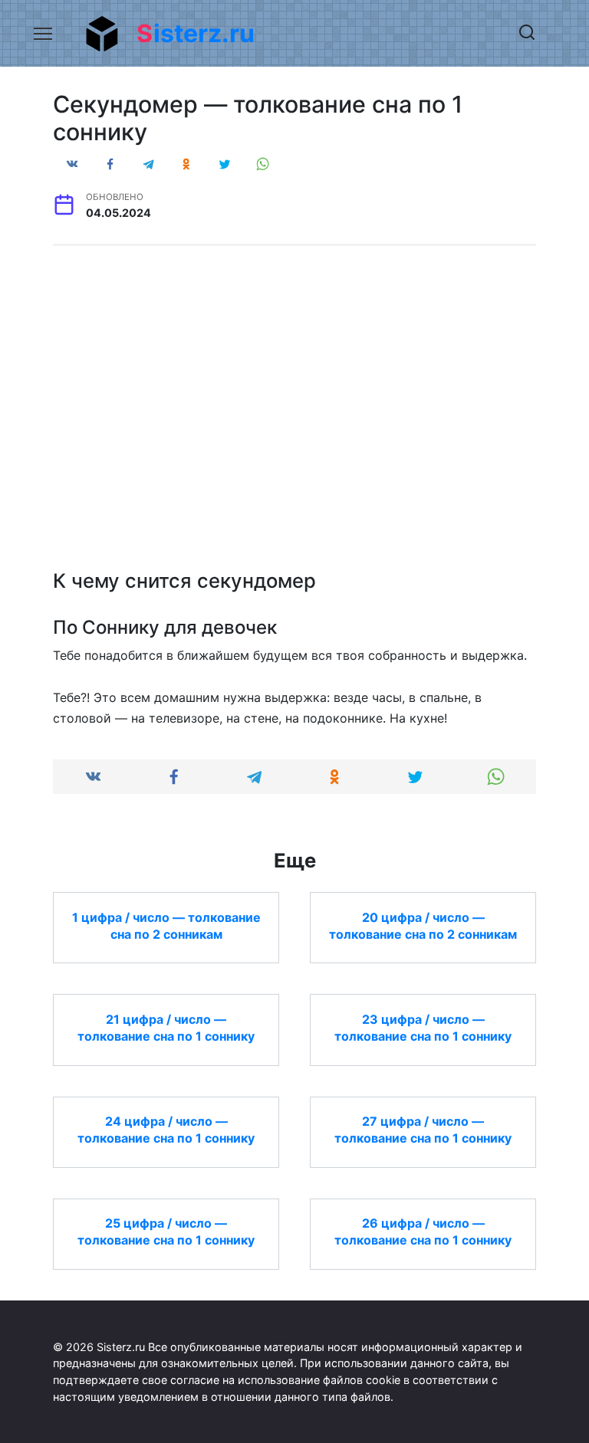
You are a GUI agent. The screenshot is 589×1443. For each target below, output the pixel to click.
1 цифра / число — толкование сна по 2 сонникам (166, 925)
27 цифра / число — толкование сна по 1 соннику (423, 1129)
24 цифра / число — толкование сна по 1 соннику (166, 1129)
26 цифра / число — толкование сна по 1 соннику (423, 1231)
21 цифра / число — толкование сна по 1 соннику (166, 1027)
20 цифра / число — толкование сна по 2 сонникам (423, 925)
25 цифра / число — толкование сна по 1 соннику (166, 1231)
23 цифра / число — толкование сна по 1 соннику (423, 1027)
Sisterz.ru (196, 33)
